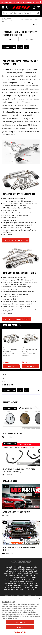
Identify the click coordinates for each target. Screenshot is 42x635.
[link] (21, 418)
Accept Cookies (20, 622)
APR (3, 378)
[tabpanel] (11, 349)
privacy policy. (12, 618)
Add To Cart (11, 366)
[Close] (39, 598)
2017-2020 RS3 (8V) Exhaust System (15, 240)
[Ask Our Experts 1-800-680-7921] (7, 7)
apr (26, 47)
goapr (20, 47)
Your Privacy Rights (20, 632)
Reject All (20, 627)
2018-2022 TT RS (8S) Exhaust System (16, 319)
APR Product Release (9, 47)
